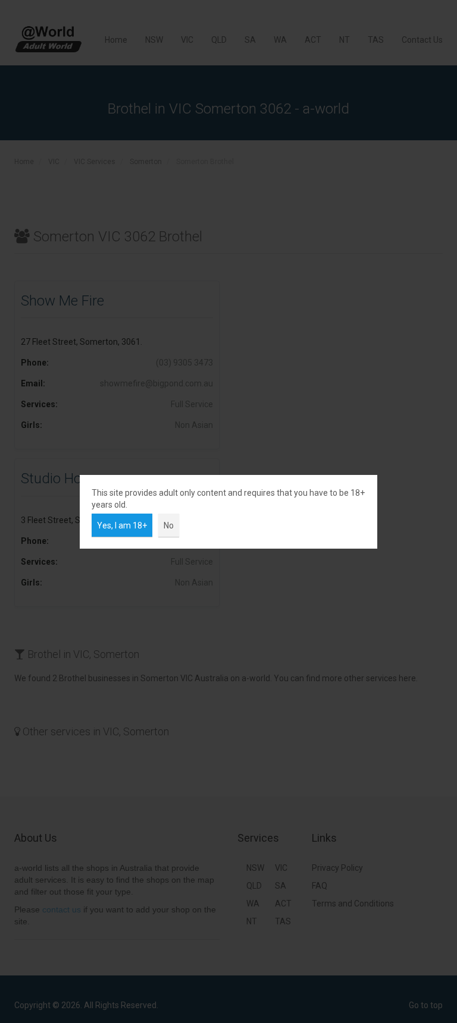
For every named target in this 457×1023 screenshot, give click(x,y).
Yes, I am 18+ (122, 525)
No (169, 525)
